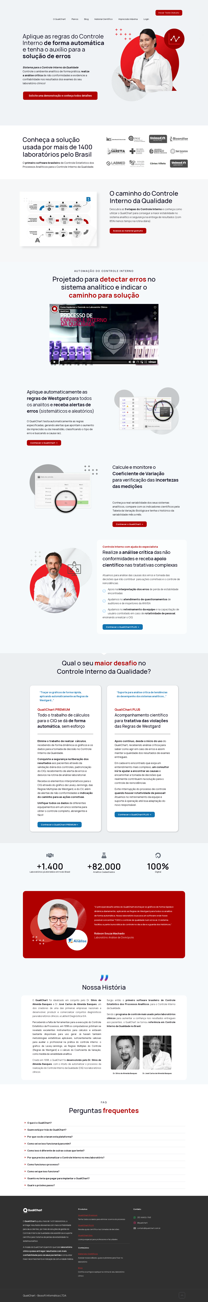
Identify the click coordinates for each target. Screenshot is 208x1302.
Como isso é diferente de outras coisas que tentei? (55, 1150)
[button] (104, 1122)
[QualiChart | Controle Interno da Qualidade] (35, 6)
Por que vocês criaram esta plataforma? (50, 1136)
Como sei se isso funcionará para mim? (49, 1143)
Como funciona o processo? (43, 1164)
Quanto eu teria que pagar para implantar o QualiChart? (58, 1178)
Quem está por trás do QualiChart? (46, 1129)
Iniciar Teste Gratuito (168, 12)
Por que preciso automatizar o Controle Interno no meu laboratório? (65, 1157)
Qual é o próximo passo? (41, 1185)
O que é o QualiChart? (39, 1122)
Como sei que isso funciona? (43, 1171)
